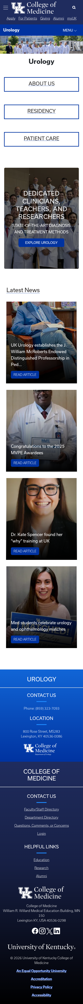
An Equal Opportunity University (41, 971)
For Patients (28, 18)
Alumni (58, 18)
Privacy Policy (41, 987)
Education (41, 860)
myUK (72, 18)
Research (41, 868)
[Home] (33, 7)
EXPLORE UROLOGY (41, 242)
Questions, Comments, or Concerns (41, 825)
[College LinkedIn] (57, 932)
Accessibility (41, 995)
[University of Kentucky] (41, 947)
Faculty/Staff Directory (41, 809)
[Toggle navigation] (5, 8)
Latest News (23, 289)
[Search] (75, 8)
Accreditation (41, 979)
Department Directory (41, 817)
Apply (11, 18)
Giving (45, 18)
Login (41, 833)
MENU (68, 30)
